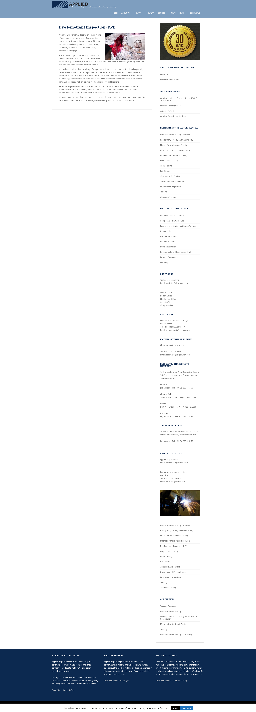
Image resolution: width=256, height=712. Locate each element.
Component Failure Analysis (172, 220)
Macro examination (168, 236)
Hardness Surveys (167, 231)
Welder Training (167, 111)
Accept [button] (175, 708)
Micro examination (168, 246)
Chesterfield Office (168, 299)
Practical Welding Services (171, 105)
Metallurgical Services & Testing (174, 624)
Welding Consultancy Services (173, 116)
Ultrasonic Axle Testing (170, 176)
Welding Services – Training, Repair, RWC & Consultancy (178, 99)
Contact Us (195, 13)
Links (181, 13)
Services (161, 13)
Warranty (164, 262)
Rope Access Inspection (170, 186)
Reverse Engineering (169, 257)
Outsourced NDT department (173, 181)
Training (163, 191)
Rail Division (165, 171)
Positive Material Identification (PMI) (175, 252)
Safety (138, 13)
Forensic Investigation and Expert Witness (178, 226)
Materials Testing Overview (172, 215)
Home (115, 13)
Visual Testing (166, 165)
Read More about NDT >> (63, 690)
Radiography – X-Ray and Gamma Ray (176, 140)
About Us (125, 13)
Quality (151, 13)
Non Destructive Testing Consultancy (176, 634)
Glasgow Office (166, 305)
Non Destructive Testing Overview (175, 134)
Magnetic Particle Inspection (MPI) (175, 150)
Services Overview (168, 606)
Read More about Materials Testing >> (172, 680)
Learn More (186, 708)
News (173, 13)
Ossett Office (166, 302)
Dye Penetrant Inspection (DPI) (173, 155)
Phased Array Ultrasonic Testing (174, 145)
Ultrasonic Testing (168, 197)
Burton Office (166, 295)
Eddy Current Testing (169, 160)
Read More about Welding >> (116, 680)
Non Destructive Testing (170, 611)
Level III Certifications (169, 79)
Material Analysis (167, 241)
